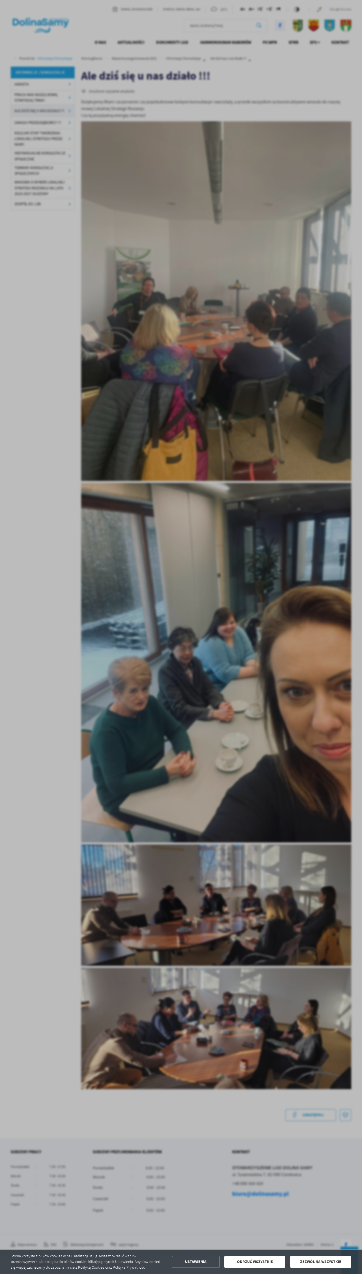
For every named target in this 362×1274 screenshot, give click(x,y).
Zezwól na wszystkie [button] (320, 1261)
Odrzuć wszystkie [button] (255, 1261)
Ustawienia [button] (195, 1261)
